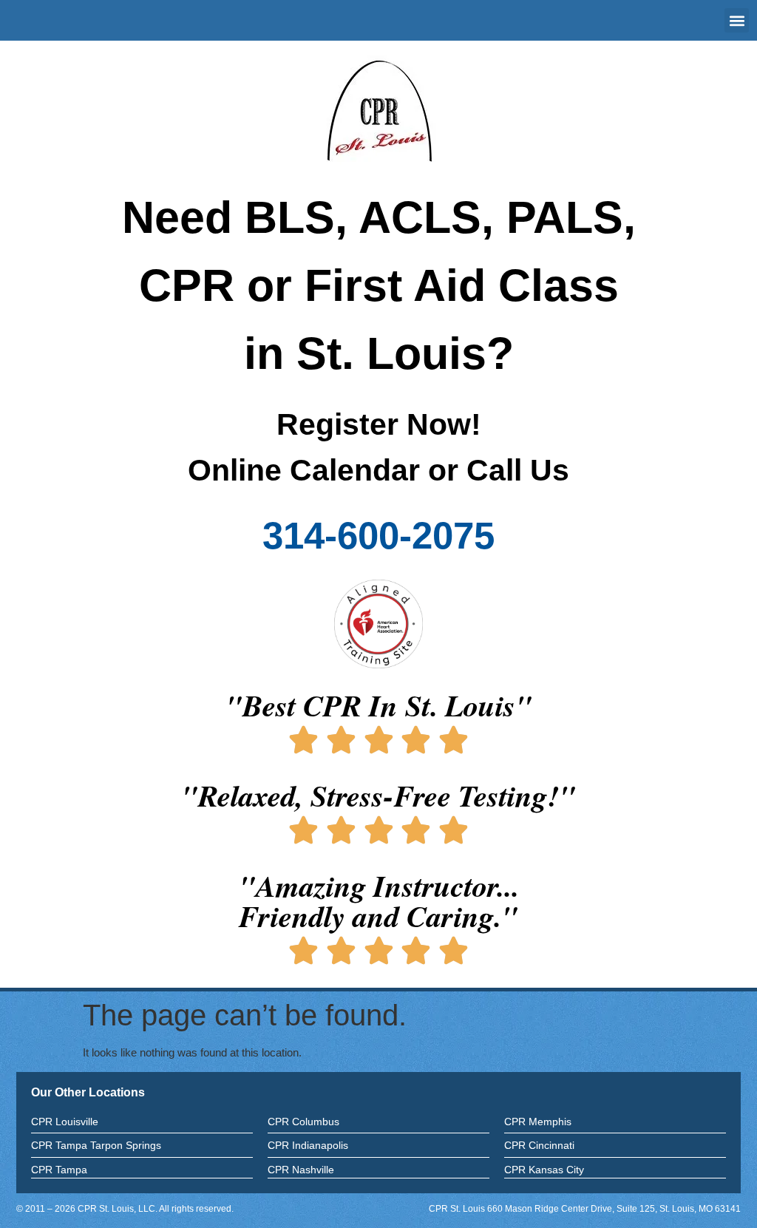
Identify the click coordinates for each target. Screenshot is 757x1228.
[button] (736, 20)
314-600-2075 (378, 536)
